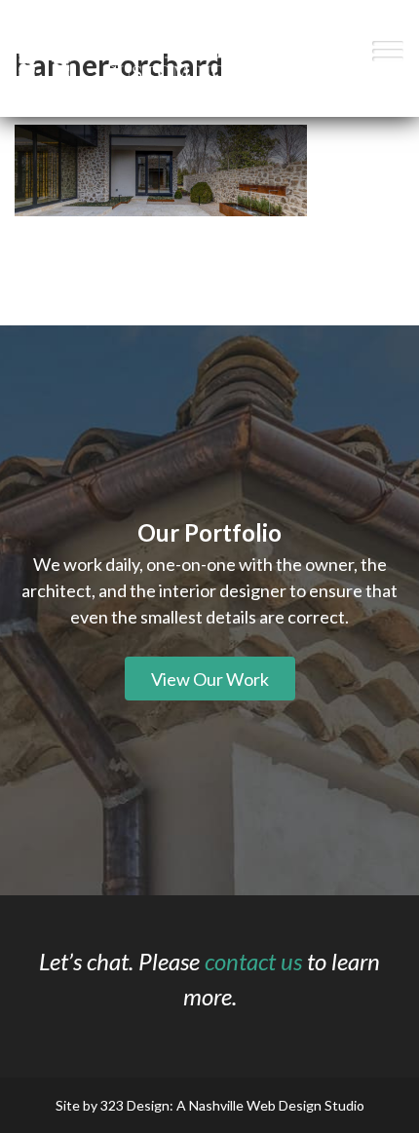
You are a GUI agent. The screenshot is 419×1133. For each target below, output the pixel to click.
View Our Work (210, 679)
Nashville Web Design (255, 1105)
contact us (253, 961)
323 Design (135, 1105)
